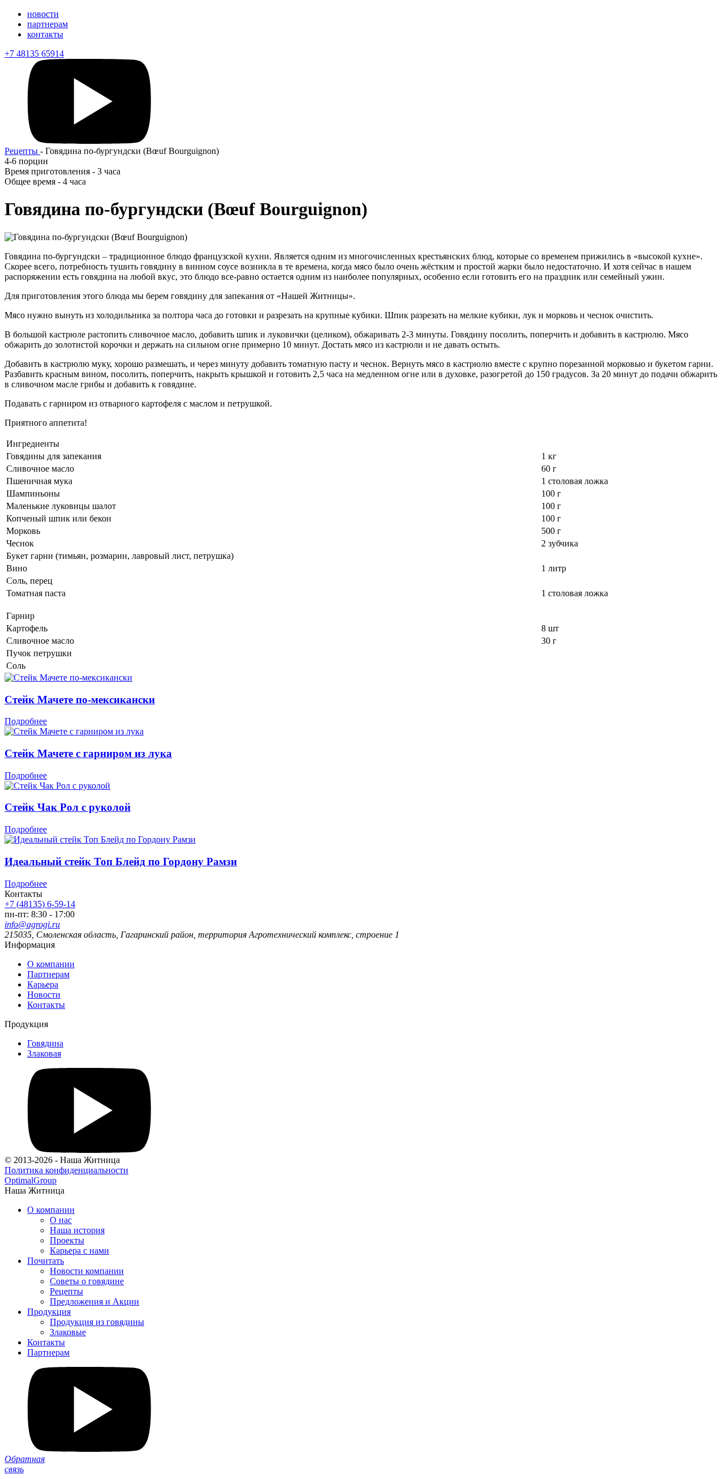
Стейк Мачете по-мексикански (80, 700)
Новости (44, 994)
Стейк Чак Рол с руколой (68, 807)
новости (43, 14)
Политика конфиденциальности (66, 1170)
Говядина (45, 1043)
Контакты (46, 1005)
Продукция (49, 1311)
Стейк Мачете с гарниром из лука (88, 753)
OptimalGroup (31, 1180)
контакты (45, 34)
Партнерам (48, 974)
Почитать (45, 1261)
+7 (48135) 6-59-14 (40, 904)
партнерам (47, 24)
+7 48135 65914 (34, 53)
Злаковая (44, 1053)
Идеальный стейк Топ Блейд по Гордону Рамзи (121, 861)
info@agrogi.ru (32, 924)
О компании (51, 964)
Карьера (42, 984)
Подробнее (26, 721)
